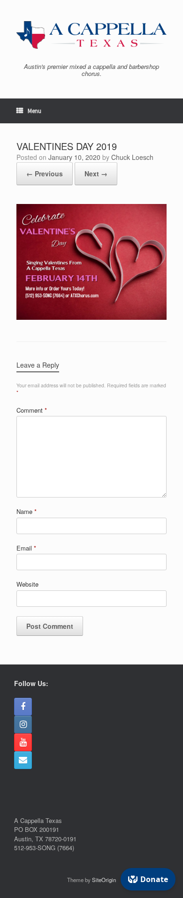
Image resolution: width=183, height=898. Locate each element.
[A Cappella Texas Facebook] (23, 707)
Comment (31, 410)
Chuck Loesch (132, 157)
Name (26, 511)
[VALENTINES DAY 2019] (91, 317)
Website (27, 584)
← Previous (44, 173)
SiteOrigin (104, 879)
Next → (95, 173)
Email (26, 547)
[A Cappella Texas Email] (23, 760)
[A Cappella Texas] (91, 35)
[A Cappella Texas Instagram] (23, 724)
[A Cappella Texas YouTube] (23, 742)
